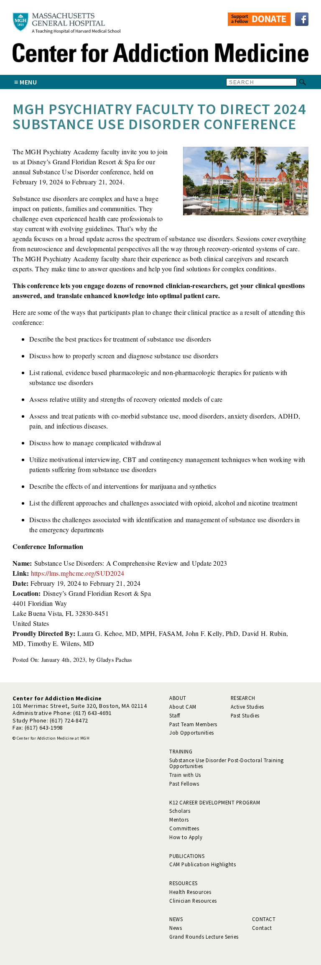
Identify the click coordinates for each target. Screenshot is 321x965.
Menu (28, 82)
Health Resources (190, 892)
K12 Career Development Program (214, 802)
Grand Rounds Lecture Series (204, 936)
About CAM (182, 707)
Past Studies (245, 715)
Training (180, 751)
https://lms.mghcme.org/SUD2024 (78, 573)
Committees (184, 828)
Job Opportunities (191, 732)
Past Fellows (184, 783)
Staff (174, 715)
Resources (183, 883)
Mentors (179, 819)
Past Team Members (193, 724)
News (176, 919)
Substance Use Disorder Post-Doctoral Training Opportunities (226, 763)
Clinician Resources (193, 901)
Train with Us (185, 775)
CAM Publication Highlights (202, 864)
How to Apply (185, 837)
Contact (264, 919)
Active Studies (247, 707)
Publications (186, 856)
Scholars (179, 811)
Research (243, 698)
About (177, 698)
